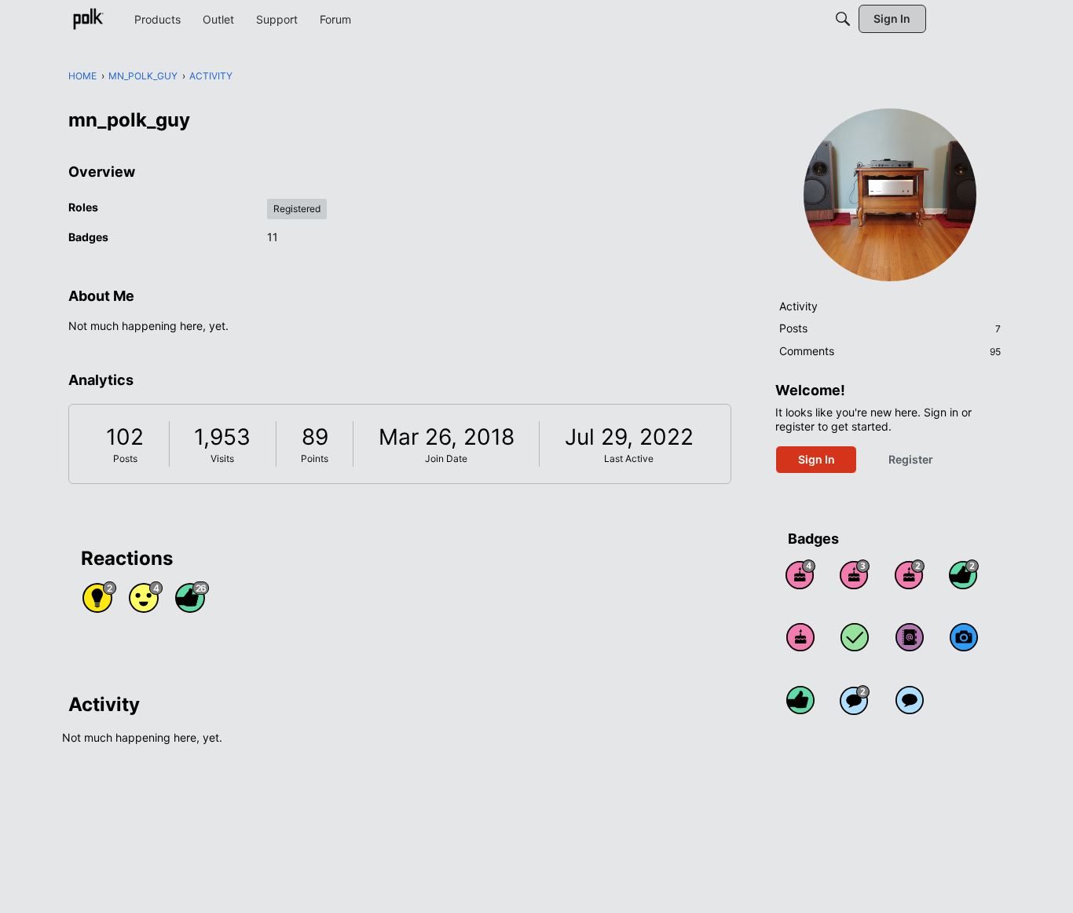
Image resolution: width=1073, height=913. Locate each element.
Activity (798, 306)
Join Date (446, 458)
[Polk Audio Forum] (87, 18)
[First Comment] (910, 700)
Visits (222, 458)
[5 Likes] (800, 700)
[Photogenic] (964, 637)
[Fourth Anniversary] (800, 574)
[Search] (843, 19)
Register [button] (910, 459)
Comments (890, 351)
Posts (125, 458)
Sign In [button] (816, 459)
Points (314, 458)
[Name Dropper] (910, 637)
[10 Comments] (855, 700)
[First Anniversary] (800, 637)
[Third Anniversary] (855, 574)
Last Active (629, 458)
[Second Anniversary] (910, 574)
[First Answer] (855, 637)
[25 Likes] (964, 574)
